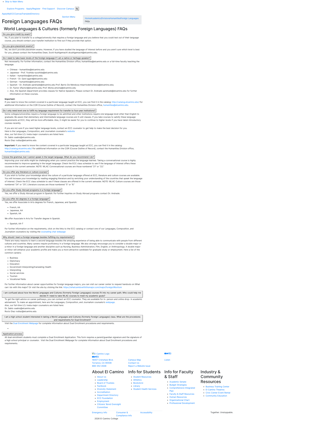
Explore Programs (15, 8)
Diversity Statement (106, 389)
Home (88, 18)
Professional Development (182, 403)
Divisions (105, 18)
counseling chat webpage (53, 231)
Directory (34, 13)
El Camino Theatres (215, 389)
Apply (4, 13)
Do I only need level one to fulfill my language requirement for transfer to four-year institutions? (49, 110)
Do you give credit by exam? (17, 34)
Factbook (101, 386)
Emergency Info (99, 412)
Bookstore (138, 383)
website (71, 131)
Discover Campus (65, 8)
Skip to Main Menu (14, 1)
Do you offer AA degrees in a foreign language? (26, 199)
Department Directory (107, 395)
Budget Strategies (178, 385)
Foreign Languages (129, 18)
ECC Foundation (105, 398)
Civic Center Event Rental (218, 392)
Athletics (137, 380)
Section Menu (68, 16)
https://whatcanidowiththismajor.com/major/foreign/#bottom (92, 287)
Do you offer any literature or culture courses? (25, 172)
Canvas (18, 13)
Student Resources (142, 377)
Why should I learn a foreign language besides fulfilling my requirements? (38, 237)
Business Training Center (217, 386)
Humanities (115, 18)
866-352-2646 (99, 366)
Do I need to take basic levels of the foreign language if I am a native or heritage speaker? (46, 58)
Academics (96, 18)
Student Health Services (144, 389)
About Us (101, 377)
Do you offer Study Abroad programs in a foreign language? (32, 190)
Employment (103, 401)
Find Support (48, 8)
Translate (26, 13)
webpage (110, 302)
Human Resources (178, 397)
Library (136, 386)
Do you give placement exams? (18, 46)
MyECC (11, 13)
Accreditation (103, 392)
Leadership (102, 380)
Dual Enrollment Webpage (25, 323)
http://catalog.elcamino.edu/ (125, 102)
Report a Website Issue (139, 366)
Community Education (216, 395)
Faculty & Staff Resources (181, 394)
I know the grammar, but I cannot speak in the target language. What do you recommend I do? (48, 157)
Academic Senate (177, 381)
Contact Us (133, 363)
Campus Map (134, 360)
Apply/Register (33, 8)
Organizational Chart (179, 400)
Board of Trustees (105, 383)
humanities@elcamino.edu (115, 105)
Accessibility (146, 412)
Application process (12, 334)
